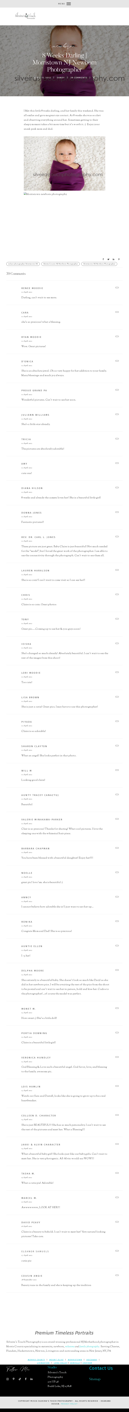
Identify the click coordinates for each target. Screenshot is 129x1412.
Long (56, 1363)
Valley (63, 1363)
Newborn (63, 46)
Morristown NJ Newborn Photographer (99, 264)
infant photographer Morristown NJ (23, 264)
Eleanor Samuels (35, 1251)
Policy (73, 1404)
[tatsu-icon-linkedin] (31, 1379)
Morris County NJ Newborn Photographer (60, 264)
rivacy (65, 1404)
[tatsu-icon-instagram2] (8, 1379)
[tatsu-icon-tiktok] (21, 1379)
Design (55, 1404)
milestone (70, 1346)
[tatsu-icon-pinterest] (14, 1379)
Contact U (100, 1368)
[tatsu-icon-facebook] (26, 1379)
